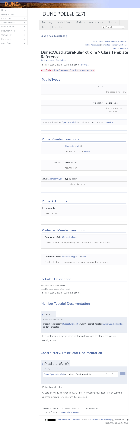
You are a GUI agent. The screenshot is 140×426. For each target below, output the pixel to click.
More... (85, 64)
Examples (57, 27)
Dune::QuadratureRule (112, 323)
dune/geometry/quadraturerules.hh (73, 70)
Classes (113, 23)
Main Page (47, 22)
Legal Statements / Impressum (69, 420)
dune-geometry (47, 60)
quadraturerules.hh (70, 412)
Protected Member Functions (114, 45)
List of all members (120, 48)
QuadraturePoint (70, 122)
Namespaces (96, 23)
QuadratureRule (57, 36)
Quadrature (61, 60)
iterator (109, 122)
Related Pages (64, 22)
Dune (43, 36)
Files (45, 28)
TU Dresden (94, 420)
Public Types (98, 41)
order (84, 256)
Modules (80, 22)
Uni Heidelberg (105, 420)
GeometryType (55, 178)
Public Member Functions (116, 41)
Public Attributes (92, 45)
